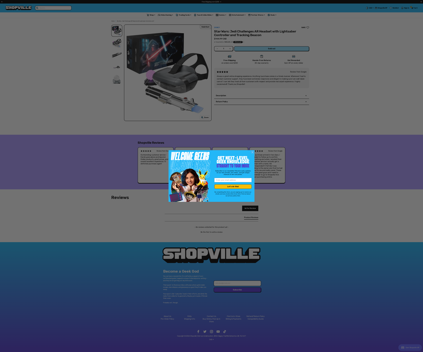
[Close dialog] (252, 152)
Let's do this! (233, 186)
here (238, 196)
